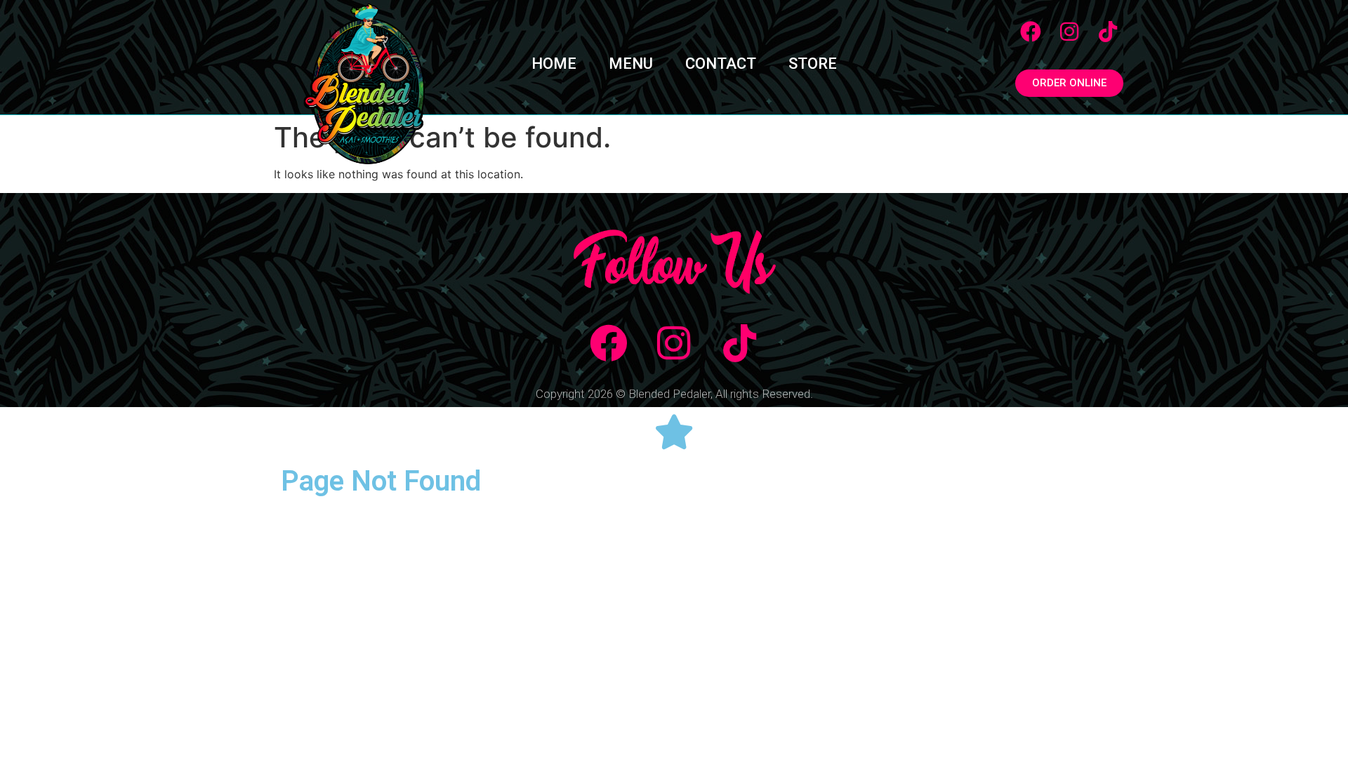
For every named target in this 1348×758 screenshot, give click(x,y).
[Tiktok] (1108, 31)
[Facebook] (1031, 31)
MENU (631, 63)
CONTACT (720, 63)
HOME (553, 63)
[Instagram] (1069, 31)
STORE (812, 63)
